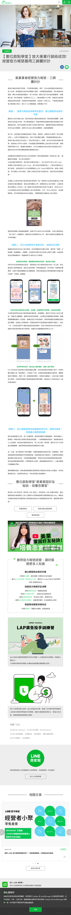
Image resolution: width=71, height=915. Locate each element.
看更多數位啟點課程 (45, 508)
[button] (33, 863)
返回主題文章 (35, 868)
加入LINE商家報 (35, 776)
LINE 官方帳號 (33, 730)
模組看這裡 (35, 515)
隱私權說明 (29, 902)
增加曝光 (38, 734)
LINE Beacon (46, 730)
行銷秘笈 (26, 738)
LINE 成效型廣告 (17, 734)
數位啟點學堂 (48, 734)
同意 (35, 909)
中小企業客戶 (16, 738)
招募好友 (29, 734)
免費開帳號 (23, 508)
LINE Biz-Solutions (18, 730)
